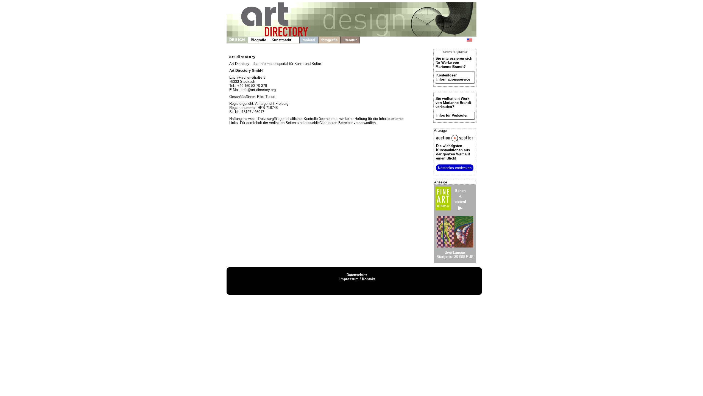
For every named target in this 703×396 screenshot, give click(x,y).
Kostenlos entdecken (455, 168)
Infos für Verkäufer (452, 115)
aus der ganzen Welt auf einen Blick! (453, 152)
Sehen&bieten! (460, 196)
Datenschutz (357, 275)
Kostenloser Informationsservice (453, 77)
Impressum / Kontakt (357, 279)
